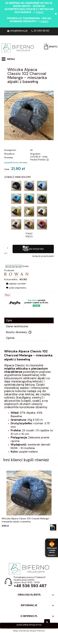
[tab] (29, 320)
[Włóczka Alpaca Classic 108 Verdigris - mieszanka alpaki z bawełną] (29, 198)
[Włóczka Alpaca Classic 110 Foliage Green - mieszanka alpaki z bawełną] (42, 198)
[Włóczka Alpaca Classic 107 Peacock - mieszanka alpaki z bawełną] (16, 198)
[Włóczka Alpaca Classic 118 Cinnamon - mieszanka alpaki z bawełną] (29, 224)
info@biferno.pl (18, 30)
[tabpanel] (29, 401)
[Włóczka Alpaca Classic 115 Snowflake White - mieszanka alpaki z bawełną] (42, 211)
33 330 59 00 (41, 30)
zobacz (40, 12)
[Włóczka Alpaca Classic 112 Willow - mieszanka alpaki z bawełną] (16, 211)
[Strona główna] (17, 47)
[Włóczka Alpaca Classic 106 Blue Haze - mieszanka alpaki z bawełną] (42, 185)
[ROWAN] (16, 274)
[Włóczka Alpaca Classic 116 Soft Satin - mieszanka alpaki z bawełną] (16, 224)
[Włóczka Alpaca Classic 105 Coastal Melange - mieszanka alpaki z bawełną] (29, 185)
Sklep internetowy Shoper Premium (29, 630)
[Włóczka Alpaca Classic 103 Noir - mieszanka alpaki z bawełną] (16, 185)
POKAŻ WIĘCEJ (29, 235)
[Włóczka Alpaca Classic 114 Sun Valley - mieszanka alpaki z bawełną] (29, 211)
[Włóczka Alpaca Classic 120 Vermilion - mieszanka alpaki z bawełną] (42, 224)
